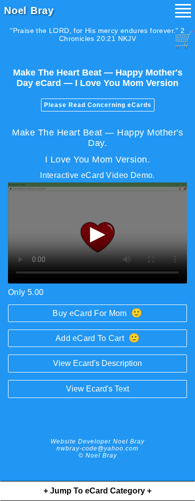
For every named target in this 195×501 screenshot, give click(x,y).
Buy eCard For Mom (97, 313)
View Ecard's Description (97, 363)
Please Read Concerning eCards (98, 105)
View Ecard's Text (97, 388)
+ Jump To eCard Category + (98, 490)
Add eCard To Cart (98, 338)
